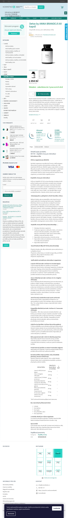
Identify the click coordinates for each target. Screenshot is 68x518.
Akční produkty (9, 46)
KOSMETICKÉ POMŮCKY (10, 110)
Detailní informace (34, 115)
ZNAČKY (6, 108)
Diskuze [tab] (46, 147)
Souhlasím (56, 508)
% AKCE (6, 44)
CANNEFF (6, 113)
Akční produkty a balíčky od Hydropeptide (12, 52)
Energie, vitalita (9, 79)
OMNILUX (6, 115)
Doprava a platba (7, 487)
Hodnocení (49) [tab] (39, 147)
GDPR (4, 496)
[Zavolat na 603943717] (5, 1)
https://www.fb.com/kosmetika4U (47, 490)
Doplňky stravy (42, 435)
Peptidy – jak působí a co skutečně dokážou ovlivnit (12, 217)
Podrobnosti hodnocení (49, 35)
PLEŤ (5, 65)
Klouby (7, 82)
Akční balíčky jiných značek (12, 49)
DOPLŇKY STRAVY (9, 77)
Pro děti (7, 94)
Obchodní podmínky (8, 485)
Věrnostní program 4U (8, 501)
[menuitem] (5, 18)
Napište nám (6, 492)
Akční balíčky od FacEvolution (13, 57)
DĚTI (5, 99)
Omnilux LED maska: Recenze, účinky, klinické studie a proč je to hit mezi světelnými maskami (12, 206)
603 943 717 (41, 488)
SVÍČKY (5, 106)
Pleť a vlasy (8, 89)
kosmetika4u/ (42, 493)
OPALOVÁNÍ (7, 103)
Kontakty (5, 494)
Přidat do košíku (44, 94)
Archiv (6, 245)
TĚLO (5, 67)
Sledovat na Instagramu (50, 478)
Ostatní (7, 96)
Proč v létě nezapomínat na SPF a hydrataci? (11, 212)
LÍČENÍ (5, 74)
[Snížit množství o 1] (35, 95)
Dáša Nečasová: (12, 12)
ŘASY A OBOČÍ (7, 69)
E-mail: (13, 16)
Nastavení (11, 514)
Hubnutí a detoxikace (11, 91)
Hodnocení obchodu (8, 499)
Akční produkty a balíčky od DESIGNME (15, 60)
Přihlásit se (7, 195)
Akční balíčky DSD (10, 62)
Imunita (7, 84)
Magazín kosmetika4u (8, 489)
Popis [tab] (31, 147)
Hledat (41, 7)
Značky (6, 118)
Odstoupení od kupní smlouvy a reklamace (14, 503)
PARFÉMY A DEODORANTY (10, 101)
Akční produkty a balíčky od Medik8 (14, 55)
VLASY (5, 72)
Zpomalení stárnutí (10, 86)
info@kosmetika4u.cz (44, 485)
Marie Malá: (11, 14)
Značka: (36, 37)
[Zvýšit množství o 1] (35, 93)
